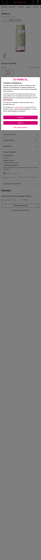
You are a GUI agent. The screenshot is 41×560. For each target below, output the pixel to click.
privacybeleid (7, 99)
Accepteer (20, 117)
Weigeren (20, 122)
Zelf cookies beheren (20, 127)
